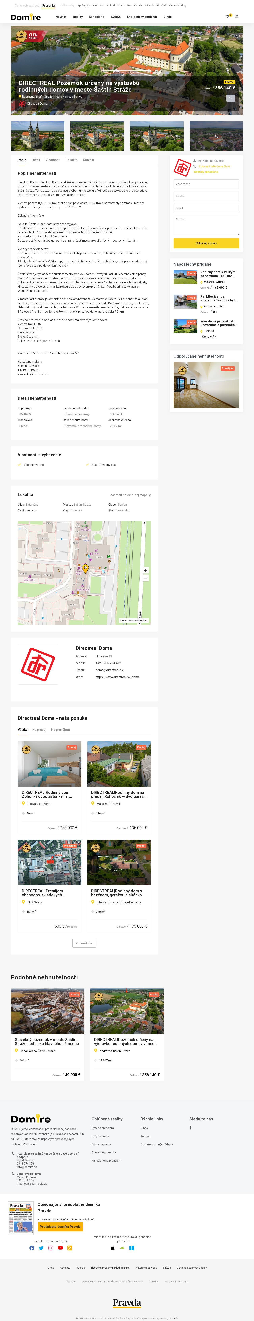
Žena (129, 5)
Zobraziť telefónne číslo (214, 166)
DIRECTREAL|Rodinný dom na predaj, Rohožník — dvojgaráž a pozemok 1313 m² (119, 794)
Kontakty (65, 1267)
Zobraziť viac (84, 943)
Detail (36, 160)
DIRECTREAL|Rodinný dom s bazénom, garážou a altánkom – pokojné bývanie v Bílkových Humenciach (118, 893)
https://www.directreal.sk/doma (118, 677)
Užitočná (161, 5)
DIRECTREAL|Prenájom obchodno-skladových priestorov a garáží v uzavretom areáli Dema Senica (49, 893)
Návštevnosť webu (146, 1267)
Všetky (22, 730)
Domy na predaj (101, 1144)
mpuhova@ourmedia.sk (32, 1183)
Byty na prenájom (103, 1128)
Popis (22, 160)
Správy (81, 5)
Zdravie (120, 5)
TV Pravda (173, 5)
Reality (78, 17)
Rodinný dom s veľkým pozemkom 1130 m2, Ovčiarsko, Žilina (217, 276)
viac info (173, 1318)
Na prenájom (60, 730)
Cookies (154, 1281)
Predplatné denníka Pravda (60, 1227)
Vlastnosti (53, 160)
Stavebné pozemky (104, 1152)
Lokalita (71, 160)
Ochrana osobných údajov (157, 1144)
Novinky (61, 17)
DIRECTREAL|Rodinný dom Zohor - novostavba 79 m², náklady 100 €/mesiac (45, 794)
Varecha (138, 5)
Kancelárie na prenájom (106, 1160)
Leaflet (123, 620)
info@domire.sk (27, 1167)
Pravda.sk (29, 1144)
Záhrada (149, 5)
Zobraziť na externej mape (129, 495)
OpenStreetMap (139, 620)
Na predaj (39, 730)
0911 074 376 (25, 1163)
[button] (145, 578)
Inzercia (80, 1267)
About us (71, 1281)
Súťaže (167, 1267)
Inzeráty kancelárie (205, 171)
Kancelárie (96, 17)
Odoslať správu (206, 243)
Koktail (111, 5)
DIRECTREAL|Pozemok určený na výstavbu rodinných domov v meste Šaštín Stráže (126, 1042)
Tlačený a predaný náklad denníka (110, 1267)
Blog (183, 5)
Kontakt (88, 160)
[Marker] (81, 564)
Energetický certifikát (142, 17)
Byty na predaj (101, 1136)
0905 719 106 (25, 1180)
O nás (168, 17)
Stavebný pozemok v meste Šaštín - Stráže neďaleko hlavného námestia (47, 1042)
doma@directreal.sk (109, 670)
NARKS (116, 17)
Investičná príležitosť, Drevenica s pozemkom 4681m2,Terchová (219, 325)
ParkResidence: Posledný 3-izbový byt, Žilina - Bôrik (218, 300)
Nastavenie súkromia (177, 1281)
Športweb (92, 5)
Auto (102, 5)
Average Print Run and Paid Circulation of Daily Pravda (112, 1281)
